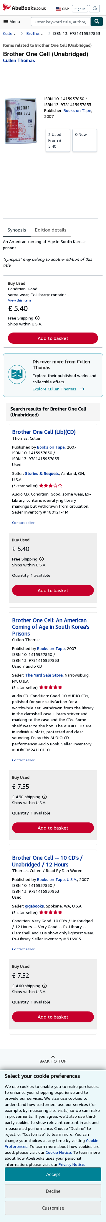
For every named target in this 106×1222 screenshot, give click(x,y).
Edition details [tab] (51, 230)
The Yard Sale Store (44, 674)
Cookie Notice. (59, 1152)
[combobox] (61, 21)
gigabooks (34, 905)
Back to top (53, 1060)
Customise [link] (53, 1207)
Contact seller (23, 522)
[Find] (97, 21)
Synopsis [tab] (16, 230)
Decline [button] (53, 1191)
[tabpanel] (50, 253)
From (55, 140)
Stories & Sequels (42, 473)
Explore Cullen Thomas (54, 388)
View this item (19, 300)
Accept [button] (53, 1174)
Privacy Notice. (72, 1164)
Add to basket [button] (53, 338)
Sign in (79, 8)
